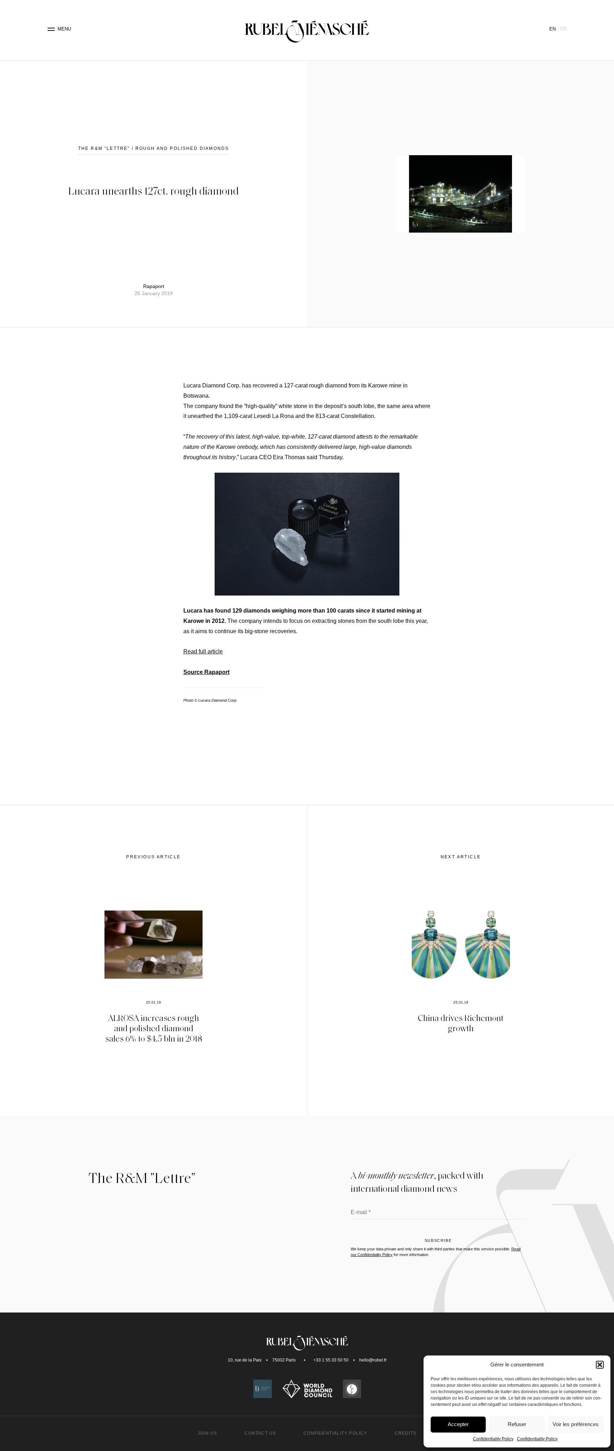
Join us (207, 1433)
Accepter (458, 1424)
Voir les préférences (576, 1424)
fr (563, 29)
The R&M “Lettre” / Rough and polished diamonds (153, 148)
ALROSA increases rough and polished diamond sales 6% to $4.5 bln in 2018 (153, 1028)
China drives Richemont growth (460, 1022)
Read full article (203, 651)
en (552, 29)
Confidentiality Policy (493, 1438)
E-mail (361, 1213)
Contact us (260, 1433)
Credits (405, 1433)
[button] (599, 1364)
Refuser (517, 1424)
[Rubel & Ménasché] (307, 29)
